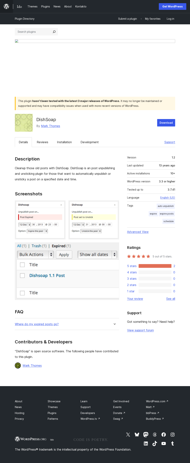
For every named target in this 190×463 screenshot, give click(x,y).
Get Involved (121, 401)
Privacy (19, 418)
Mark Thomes (50, 126)
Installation (64, 142)
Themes (53, 407)
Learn (84, 401)
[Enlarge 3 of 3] (114, 247)
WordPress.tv (90, 418)
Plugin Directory (25, 18)
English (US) (167, 197)
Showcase (54, 401)
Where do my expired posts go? (37, 324)
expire (153, 213)
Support (169, 142)
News (18, 407)
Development (90, 142)
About (18, 401)
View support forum (140, 330)
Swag (118, 418)
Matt (150, 407)
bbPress (152, 413)
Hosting (19, 413)
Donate (119, 413)
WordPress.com (157, 401)
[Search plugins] (54, 31)
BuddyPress (155, 418)
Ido (52, 439)
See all (170, 298)
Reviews (42, 142)
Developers (88, 413)
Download (166, 122)
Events (117, 407)
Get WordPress (172, 6)
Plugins (52, 413)
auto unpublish (166, 206)
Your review (135, 298)
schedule (168, 221)
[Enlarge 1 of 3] (60, 205)
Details (23, 142)
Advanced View (138, 232)
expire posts (167, 213)
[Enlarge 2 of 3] (114, 205)
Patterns (53, 418)
